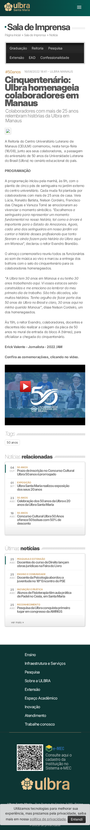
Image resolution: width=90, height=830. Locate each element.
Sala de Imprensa (38, 26)
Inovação (32, 706)
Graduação (18, 48)
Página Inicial (12, 35)
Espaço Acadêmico (41, 698)
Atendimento (35, 715)
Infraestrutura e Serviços (45, 663)
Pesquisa (55, 48)
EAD (32, 57)
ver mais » (17, 622)
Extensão (17, 57)
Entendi (77, 819)
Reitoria (37, 48)
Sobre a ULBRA (38, 680)
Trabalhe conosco (40, 724)
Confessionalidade (54, 57)
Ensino (30, 654)
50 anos (12, 442)
